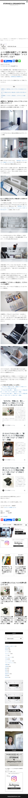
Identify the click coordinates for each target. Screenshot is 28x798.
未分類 (6, 671)
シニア (6, 655)
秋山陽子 (6, 516)
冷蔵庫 (6, 664)
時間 (6, 670)
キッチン (6, 651)
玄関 (6, 675)
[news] (14, 685)
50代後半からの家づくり (10, 646)
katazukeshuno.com (14, 796)
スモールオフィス (8, 657)
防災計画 (6, 677)
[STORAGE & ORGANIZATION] (14, 759)
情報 (6, 668)
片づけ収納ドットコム (14, 4)
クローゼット (7, 653)
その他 (6, 659)
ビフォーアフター (8, 660)
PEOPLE (6, 649)
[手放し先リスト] (14, 524)
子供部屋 (6, 666)
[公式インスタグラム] (14, 542)
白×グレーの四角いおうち (10, 507)
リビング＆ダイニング (9, 662)
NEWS (6, 648)
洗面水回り (6, 38)
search (14, 633)
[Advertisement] (14, 20)
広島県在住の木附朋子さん (17, 76)
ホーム (1, 38)
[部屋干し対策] (14, 532)
